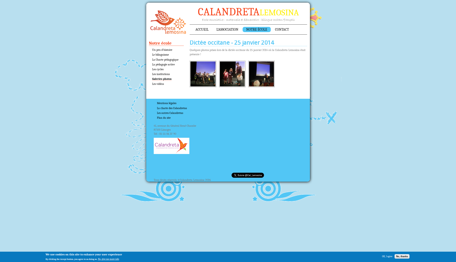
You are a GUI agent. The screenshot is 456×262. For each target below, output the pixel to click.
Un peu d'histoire (162, 50)
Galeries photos (162, 79)
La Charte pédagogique (165, 59)
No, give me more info (108, 259)
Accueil (168, 22)
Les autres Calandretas (170, 113)
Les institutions (161, 74)
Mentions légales (166, 103)
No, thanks (402, 256)
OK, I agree (387, 256)
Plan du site (164, 117)
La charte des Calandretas (172, 108)
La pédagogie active (163, 64)
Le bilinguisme (160, 54)
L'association (227, 29)
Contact (282, 29)
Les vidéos (158, 84)
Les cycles (158, 69)
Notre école (256, 29)
